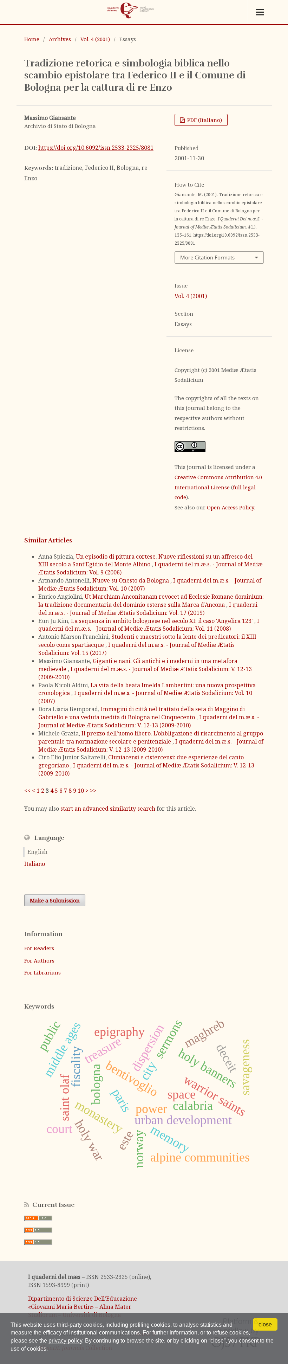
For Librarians (42, 972)
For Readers (39, 948)
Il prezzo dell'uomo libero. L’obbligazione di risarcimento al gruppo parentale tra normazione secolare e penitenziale (150, 737)
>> (93, 790)
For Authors (39, 960)
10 (81, 790)
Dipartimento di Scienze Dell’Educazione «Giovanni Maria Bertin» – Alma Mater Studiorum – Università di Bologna (82, 1307)
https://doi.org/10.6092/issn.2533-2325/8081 (95, 148)
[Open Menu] (260, 12)
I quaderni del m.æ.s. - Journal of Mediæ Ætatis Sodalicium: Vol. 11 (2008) (148, 625)
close (265, 1324)
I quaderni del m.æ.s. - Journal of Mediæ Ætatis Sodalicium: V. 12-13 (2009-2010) (148, 721)
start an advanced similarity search (107, 808)
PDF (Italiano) (204, 119)
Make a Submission (55, 900)
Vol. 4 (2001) (95, 39)
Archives (60, 39)
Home (31, 39)
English (37, 852)
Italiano (34, 864)
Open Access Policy (230, 507)
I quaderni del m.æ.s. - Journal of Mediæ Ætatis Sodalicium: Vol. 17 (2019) (147, 609)
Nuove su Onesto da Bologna (131, 580)
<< (27, 790)
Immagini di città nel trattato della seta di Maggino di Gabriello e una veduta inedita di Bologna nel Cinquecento (141, 713)
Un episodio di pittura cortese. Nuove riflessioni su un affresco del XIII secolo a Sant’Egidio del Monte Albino (145, 560)
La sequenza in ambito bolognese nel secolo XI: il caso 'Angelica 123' (162, 621)
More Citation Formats (207, 257)
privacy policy (65, 1341)
